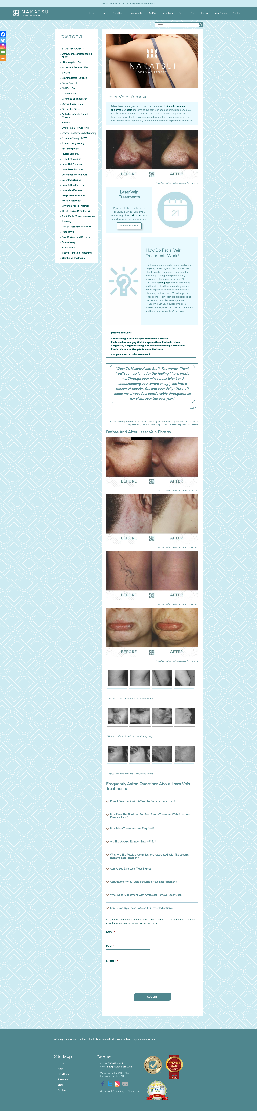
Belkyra (66, 73)
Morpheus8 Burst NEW (74, 196)
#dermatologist (135, 339)
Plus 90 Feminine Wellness (76, 227)
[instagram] (118, 1084)
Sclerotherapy (69, 242)
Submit (152, 997)
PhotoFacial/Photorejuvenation (78, 216)
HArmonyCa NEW (71, 62)
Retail (182, 13)
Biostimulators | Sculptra (74, 78)
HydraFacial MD (70, 154)
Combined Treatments (73, 258)
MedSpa (152, 13)
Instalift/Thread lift (71, 159)
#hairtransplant (145, 342)
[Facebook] (3, 34)
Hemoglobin (164, 283)
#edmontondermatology (158, 346)
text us (141, 216)
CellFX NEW (68, 88)
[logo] (31, 16)
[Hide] (1, 64)
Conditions (118, 13)
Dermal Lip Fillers (71, 109)
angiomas (116, 110)
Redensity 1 (68, 232)
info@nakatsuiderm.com (142, 4)
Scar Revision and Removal (76, 237)
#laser (157, 342)
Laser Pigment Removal (74, 175)
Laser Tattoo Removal (73, 185)
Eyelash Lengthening (73, 144)
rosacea (181, 106)
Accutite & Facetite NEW (75, 68)
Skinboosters (68, 248)
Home (91, 13)
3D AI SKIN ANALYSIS (73, 49)
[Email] (3, 52)
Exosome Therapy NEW (74, 138)
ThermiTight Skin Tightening (77, 253)
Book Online (220, 13)
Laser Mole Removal (72, 170)
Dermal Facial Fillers (72, 104)
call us (134, 216)
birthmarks (169, 106)
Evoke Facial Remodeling (75, 128)
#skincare (157, 349)
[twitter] (110, 1083)
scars (130, 110)
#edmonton (144, 349)
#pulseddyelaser (171, 342)
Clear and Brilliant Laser (74, 99)
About (103, 13)
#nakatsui (163, 339)
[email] (125, 1084)
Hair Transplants (70, 149)
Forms (204, 13)
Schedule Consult (129, 226)
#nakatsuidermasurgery (124, 342)
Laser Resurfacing (71, 180)
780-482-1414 (113, 4)
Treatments (136, 13)
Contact (237, 13)
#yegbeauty (117, 346)
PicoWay (66, 222)
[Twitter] (3, 40)
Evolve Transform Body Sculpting (79, 133)
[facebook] (103, 1083)
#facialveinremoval (121, 349)
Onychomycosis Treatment (76, 206)
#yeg (135, 349)
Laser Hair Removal (72, 164)
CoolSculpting (69, 94)
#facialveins (178, 346)
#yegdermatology (134, 346)
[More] (3, 58)
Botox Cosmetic (70, 83)
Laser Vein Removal (72, 190)
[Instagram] (3, 46)
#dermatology (118, 339)
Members (168, 13)
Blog (193, 13)
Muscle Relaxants (71, 201)
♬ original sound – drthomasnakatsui (130, 355)
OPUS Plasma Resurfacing (76, 211)
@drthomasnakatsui (121, 333)
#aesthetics (150, 339)
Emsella (66, 123)
